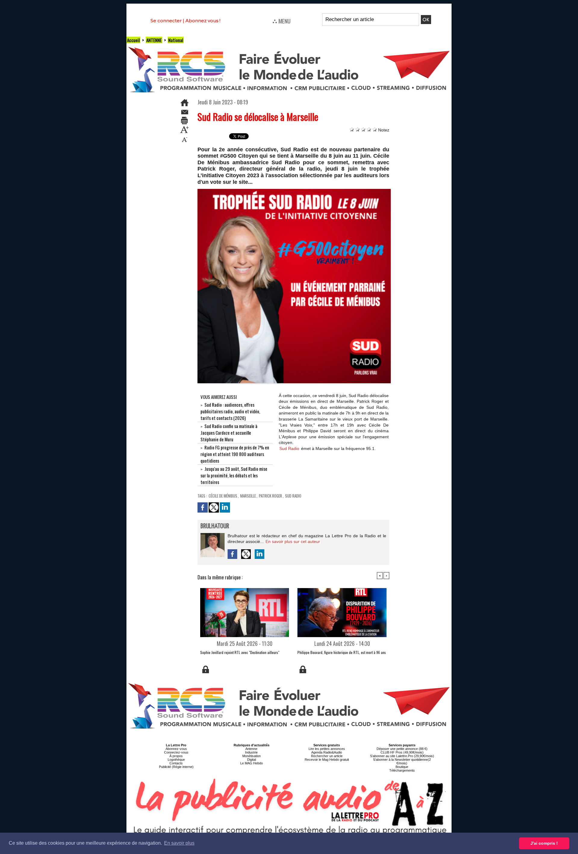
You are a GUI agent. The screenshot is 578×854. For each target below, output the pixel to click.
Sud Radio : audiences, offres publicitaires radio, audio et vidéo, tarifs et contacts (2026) (230, 411)
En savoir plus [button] (179, 843)
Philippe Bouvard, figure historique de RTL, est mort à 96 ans (341, 652)
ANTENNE (154, 40)
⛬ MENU (281, 21)
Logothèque (176, 759)
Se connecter (166, 20)
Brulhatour (214, 526)
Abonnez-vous (176, 749)
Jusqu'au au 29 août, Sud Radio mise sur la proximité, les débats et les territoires (233, 475)
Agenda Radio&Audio (326, 752)
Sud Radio (289, 448)
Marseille (248, 496)
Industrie (251, 752)
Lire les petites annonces (327, 749)
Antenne (251, 749)
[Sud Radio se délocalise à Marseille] (294, 191)
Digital (251, 759)
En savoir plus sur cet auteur (293, 541)
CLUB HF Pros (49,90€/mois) (402, 752)
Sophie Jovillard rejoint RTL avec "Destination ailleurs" (239, 652)
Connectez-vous (176, 752)
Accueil (133, 40)
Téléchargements (402, 770)
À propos (176, 756)
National (175, 40)
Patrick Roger (270, 496)
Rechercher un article (327, 756)
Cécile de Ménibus (223, 496)
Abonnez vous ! (202, 20)
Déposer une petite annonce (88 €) (402, 749)
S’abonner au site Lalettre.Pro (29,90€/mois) (402, 756)
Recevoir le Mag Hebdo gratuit (327, 759)
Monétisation (251, 756)
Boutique (402, 767)
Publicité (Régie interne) (176, 767)
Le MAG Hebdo (251, 763)
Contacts (176, 763)
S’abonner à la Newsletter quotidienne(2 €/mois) (402, 761)
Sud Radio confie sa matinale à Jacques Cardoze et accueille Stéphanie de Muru (228, 432)
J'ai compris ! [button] (544, 843)
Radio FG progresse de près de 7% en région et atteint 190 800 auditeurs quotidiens (234, 454)
